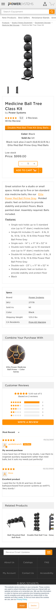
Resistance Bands (40, 18)
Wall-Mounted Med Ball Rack (16, 536)
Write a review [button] (28, 422)
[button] (16, 402)
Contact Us (28, 573)
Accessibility (46, 573)
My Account (9, 573)
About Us (9, 562)
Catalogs (28, 562)
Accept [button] (22, 605)
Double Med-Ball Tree (37, 535)
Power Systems (17, 112)
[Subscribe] (48, 552)
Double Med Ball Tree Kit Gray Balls (28, 127)
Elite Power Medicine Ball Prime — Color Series (16, 369)
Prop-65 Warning (37, 322)
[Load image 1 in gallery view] (8, 90)
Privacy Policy (22, 599)
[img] (8, 440)
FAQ (46, 562)
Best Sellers (24, 18)
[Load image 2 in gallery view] (17, 90)
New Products (9, 18)
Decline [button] (34, 605)
